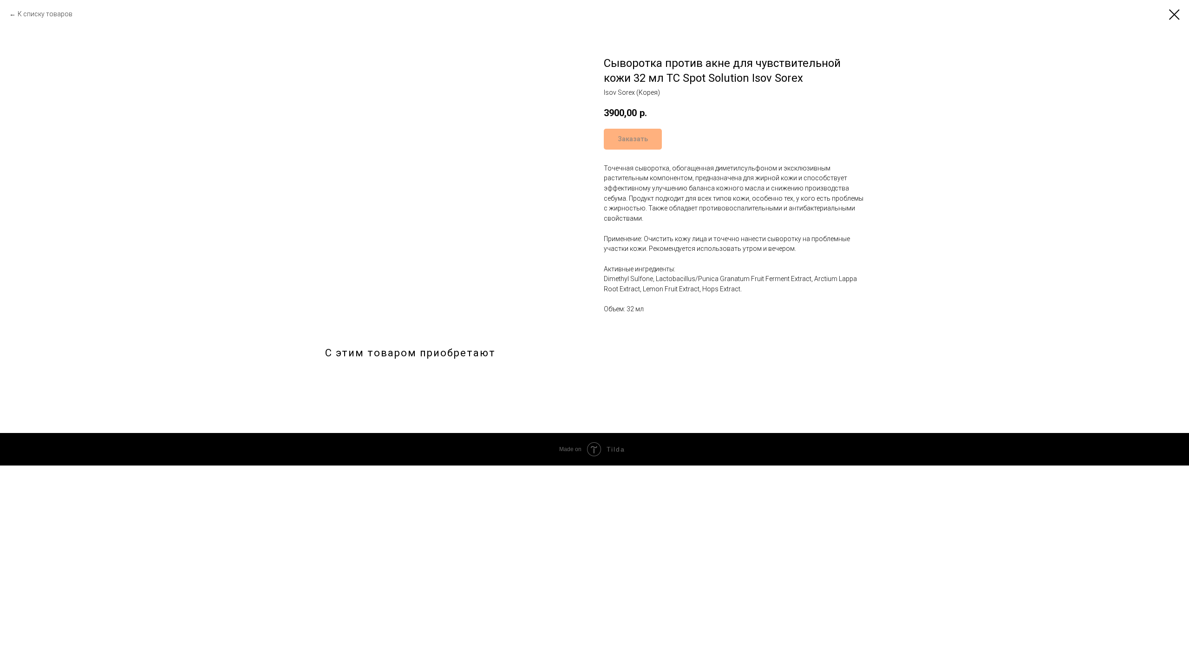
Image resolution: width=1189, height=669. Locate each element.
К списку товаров (45, 14)
